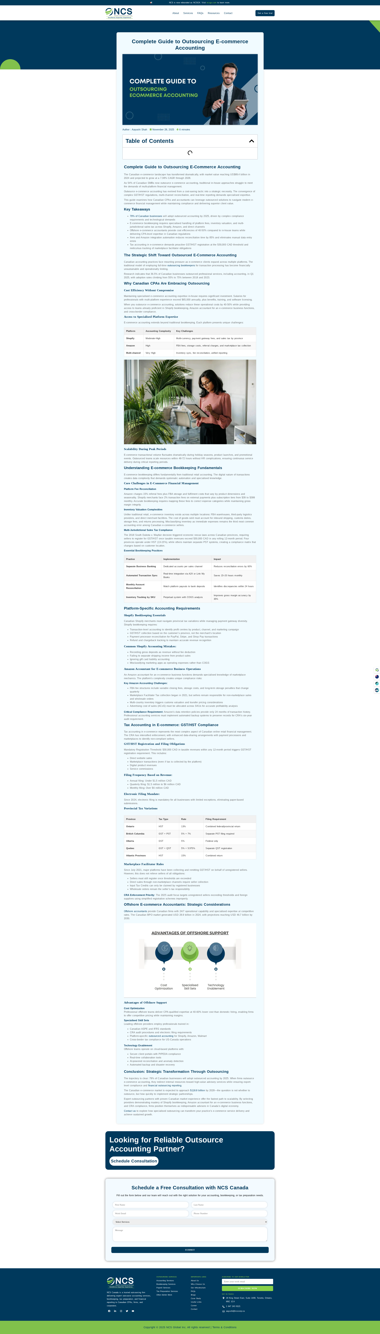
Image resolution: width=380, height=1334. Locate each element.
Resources (214, 13)
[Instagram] (121, 1311)
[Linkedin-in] (115, 1311)
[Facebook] (109, 1311)
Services (188, 13)
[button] (377, 670)
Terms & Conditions (224, 1327)
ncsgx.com (212, 2)
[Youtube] (133, 1311)
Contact (228, 13)
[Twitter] (127, 1311)
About (175, 13)
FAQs (200, 13)
